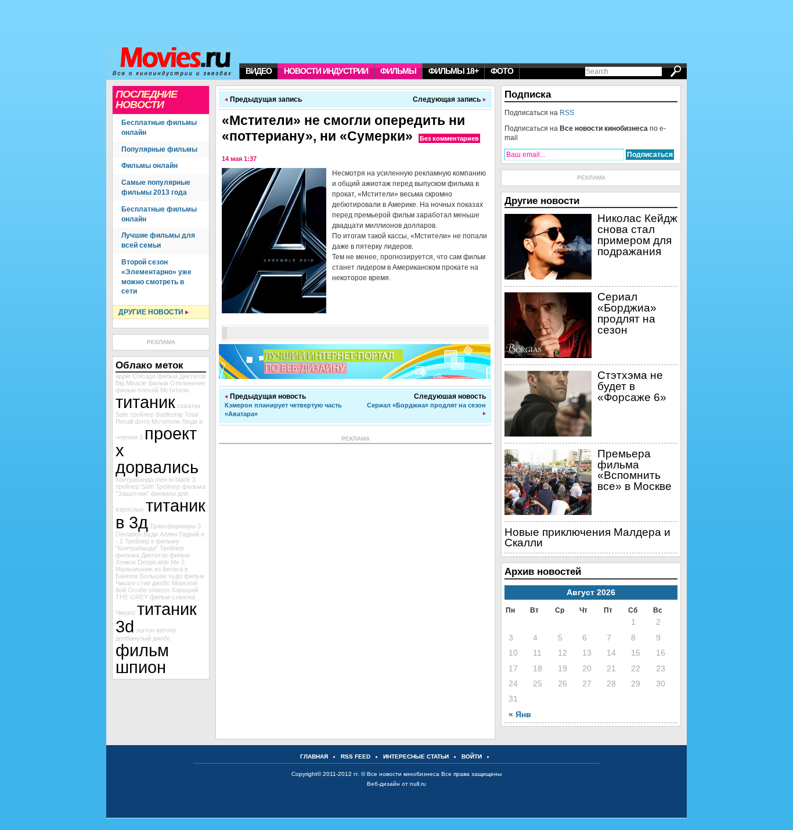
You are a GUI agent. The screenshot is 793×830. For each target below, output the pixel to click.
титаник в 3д (161, 514)
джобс (162, 638)
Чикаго (125, 612)
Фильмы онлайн (149, 166)
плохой (148, 390)
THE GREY (132, 596)
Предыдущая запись (266, 99)
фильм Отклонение (177, 383)
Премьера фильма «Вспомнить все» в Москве (634, 470)
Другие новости (150, 312)
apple (123, 376)
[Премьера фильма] (548, 513)
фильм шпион (142, 659)
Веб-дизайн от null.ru (396, 784)
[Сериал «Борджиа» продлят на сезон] (548, 356)
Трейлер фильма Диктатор (150, 552)
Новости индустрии (326, 71)
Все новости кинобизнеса (403, 774)
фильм (126, 390)
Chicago (144, 376)
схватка (188, 405)
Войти (472, 756)
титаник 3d (156, 617)
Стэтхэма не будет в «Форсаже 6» (631, 386)
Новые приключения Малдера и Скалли (587, 537)
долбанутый (133, 638)
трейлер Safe (135, 486)
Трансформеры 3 (175, 526)
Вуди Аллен (160, 534)
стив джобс (153, 582)
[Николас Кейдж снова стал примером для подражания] (548, 277)
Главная (314, 756)
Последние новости (146, 99)
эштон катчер (156, 630)
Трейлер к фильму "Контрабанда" (147, 545)
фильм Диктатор (181, 376)
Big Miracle (131, 383)
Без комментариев (449, 138)
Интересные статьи (416, 756)
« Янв (520, 714)
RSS (567, 113)
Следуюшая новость (426, 400)
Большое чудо (161, 576)
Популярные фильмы (159, 149)
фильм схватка (172, 596)
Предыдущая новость (283, 404)
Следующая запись (447, 99)
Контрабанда (134, 479)
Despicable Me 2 (161, 562)
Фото (502, 71)
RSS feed (355, 756)
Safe (122, 414)
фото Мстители (157, 421)
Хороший (184, 589)
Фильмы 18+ (453, 71)
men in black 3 (175, 479)
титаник (145, 402)
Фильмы (398, 71)
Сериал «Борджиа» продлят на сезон (627, 313)
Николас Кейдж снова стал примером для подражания (637, 234)
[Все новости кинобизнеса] (175, 61)
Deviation (129, 534)
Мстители (174, 390)
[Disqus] (355, 589)
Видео (259, 71)
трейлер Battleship (156, 414)
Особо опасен (149, 589)
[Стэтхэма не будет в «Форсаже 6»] (548, 434)
